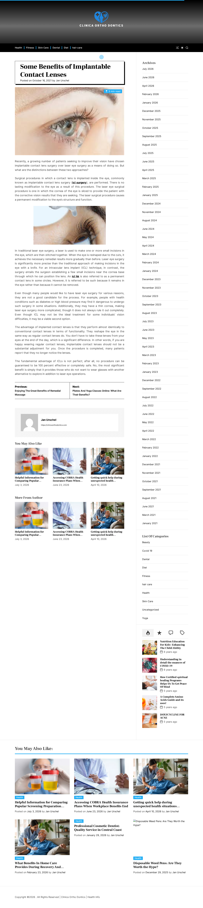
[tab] (148, 633)
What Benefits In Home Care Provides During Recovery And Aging (38, 867)
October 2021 (150, 481)
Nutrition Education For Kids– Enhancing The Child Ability (172, 645)
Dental (56, 47)
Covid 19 (147, 550)
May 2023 (148, 338)
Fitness (30, 47)
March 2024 (149, 253)
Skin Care (43, 47)
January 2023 (150, 371)
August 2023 (149, 312)
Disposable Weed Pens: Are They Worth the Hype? (157, 865)
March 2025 (149, 178)
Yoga (145, 618)
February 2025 (150, 186)
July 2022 (148, 405)
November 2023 (151, 287)
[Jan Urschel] (29, 422)
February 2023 (150, 363)
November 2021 (151, 472)
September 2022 (151, 388)
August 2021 (149, 498)
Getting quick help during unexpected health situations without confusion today (106, 482)
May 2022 (148, 422)
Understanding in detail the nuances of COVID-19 (172, 662)
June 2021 (148, 506)
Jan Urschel (62, 80)
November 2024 (151, 212)
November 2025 (151, 119)
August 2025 (149, 144)
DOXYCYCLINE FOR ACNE (172, 716)
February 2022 (150, 447)
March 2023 (149, 355)
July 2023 (148, 321)
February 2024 (150, 262)
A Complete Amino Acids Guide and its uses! (172, 700)
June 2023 (148, 329)
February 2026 (150, 94)
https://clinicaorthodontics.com (54, 425)
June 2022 (148, 413)
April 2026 (148, 85)
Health (18, 47)
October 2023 (150, 296)
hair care (77, 47)
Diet (66, 47)
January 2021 (149, 523)
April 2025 (148, 169)
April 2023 (148, 346)
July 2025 (148, 153)
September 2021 (151, 489)
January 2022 (150, 456)
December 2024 (151, 203)
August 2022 (149, 397)
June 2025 (148, 161)
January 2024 (150, 270)
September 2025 (151, 136)
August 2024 (149, 220)
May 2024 (148, 237)
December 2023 (151, 279)
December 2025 (151, 110)
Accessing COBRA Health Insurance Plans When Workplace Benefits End (68, 481)
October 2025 (150, 127)
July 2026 (148, 68)
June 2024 (148, 228)
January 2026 (150, 102)
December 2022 (151, 380)
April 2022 (148, 430)
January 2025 (150, 195)
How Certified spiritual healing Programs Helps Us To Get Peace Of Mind (174, 682)
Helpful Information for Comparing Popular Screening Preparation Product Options (29, 482)
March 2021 (148, 514)
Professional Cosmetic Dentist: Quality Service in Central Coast (98, 828)
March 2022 (149, 439)
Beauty (146, 542)
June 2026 (148, 77)
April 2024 (148, 245)
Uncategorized (150, 609)
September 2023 (151, 304)
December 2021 (151, 464)
